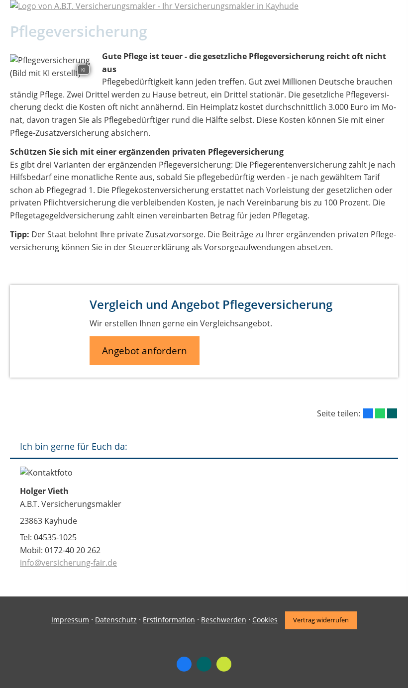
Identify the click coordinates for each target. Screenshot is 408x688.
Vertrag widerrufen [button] (321, 619)
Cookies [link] (265, 619)
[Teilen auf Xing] (392, 413)
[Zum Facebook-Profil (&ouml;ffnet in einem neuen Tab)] (184, 664)
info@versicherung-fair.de (68, 562)
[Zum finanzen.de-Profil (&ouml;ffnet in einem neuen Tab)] (223, 664)
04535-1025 (55, 537)
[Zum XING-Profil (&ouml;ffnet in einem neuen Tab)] (204, 664)
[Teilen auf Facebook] (368, 413)
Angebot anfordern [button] (144, 350)
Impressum (70, 619)
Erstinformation (169, 619)
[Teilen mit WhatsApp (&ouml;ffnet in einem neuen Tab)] (380, 413)
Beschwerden (223, 619)
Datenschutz (116, 619)
